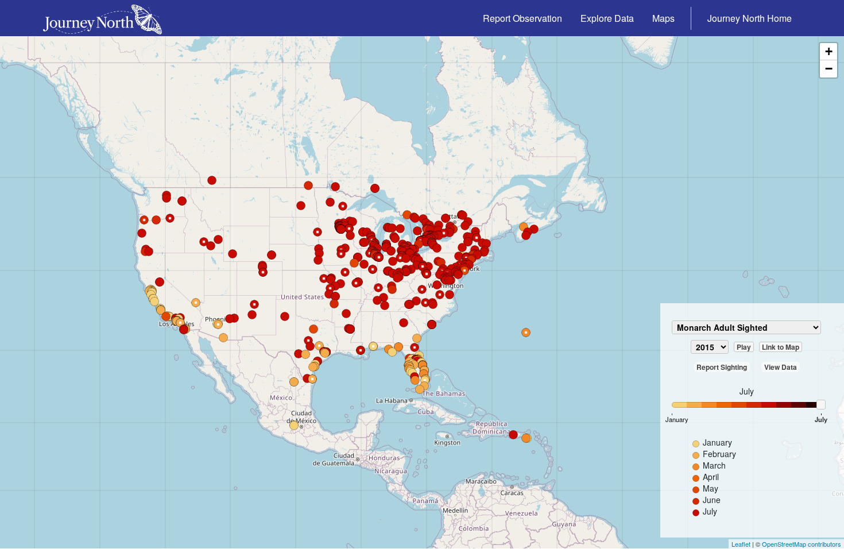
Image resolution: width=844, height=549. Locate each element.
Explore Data (607, 18)
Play (744, 347)
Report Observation (522, 18)
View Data (780, 367)
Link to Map (780, 347)
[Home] (107, 18)
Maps (663, 18)
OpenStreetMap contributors (801, 543)
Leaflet (740, 543)
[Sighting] (154, 301)
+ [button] (829, 51)
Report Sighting (721, 367)
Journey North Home (749, 18)
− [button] (829, 68)
